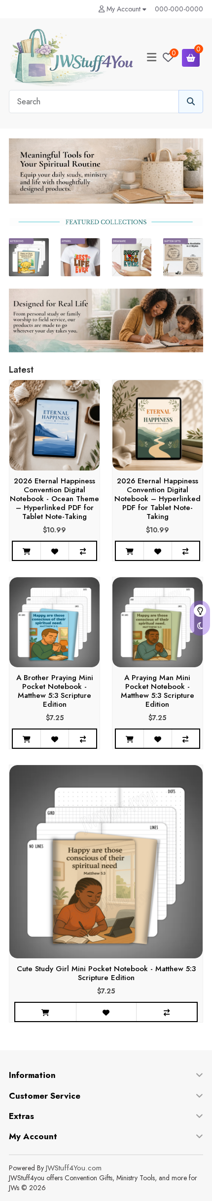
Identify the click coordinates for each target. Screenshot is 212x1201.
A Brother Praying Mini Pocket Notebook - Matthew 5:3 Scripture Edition (54, 691)
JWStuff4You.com (74, 1167)
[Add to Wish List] (54, 551)
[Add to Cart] (26, 551)
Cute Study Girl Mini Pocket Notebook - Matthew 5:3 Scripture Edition (106, 973)
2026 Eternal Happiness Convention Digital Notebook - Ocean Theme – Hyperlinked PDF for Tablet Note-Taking (54, 498)
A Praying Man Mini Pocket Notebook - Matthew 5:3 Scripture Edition (157, 691)
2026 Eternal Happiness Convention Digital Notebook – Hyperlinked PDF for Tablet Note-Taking (157, 498)
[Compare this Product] (82, 551)
